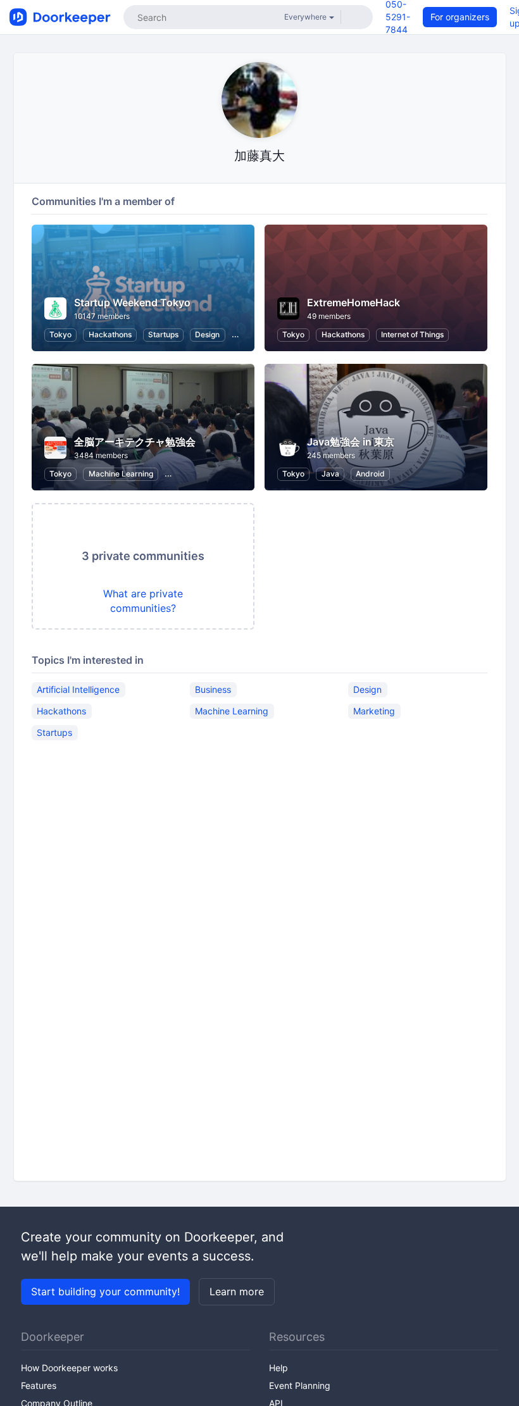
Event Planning (299, 1385)
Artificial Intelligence (78, 689)
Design (207, 334)
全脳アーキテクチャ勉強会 (135, 441)
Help (278, 1367)
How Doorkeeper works (69, 1367)
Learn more (236, 1291)
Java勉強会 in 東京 (350, 441)
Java (330, 473)
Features (38, 1385)
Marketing (374, 711)
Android (370, 473)
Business (213, 689)
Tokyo (60, 334)
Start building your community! (105, 1291)
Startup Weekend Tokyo (132, 302)
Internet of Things (412, 334)
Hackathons (110, 334)
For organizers (459, 16)
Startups (163, 334)
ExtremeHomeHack (353, 302)
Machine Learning (121, 473)
